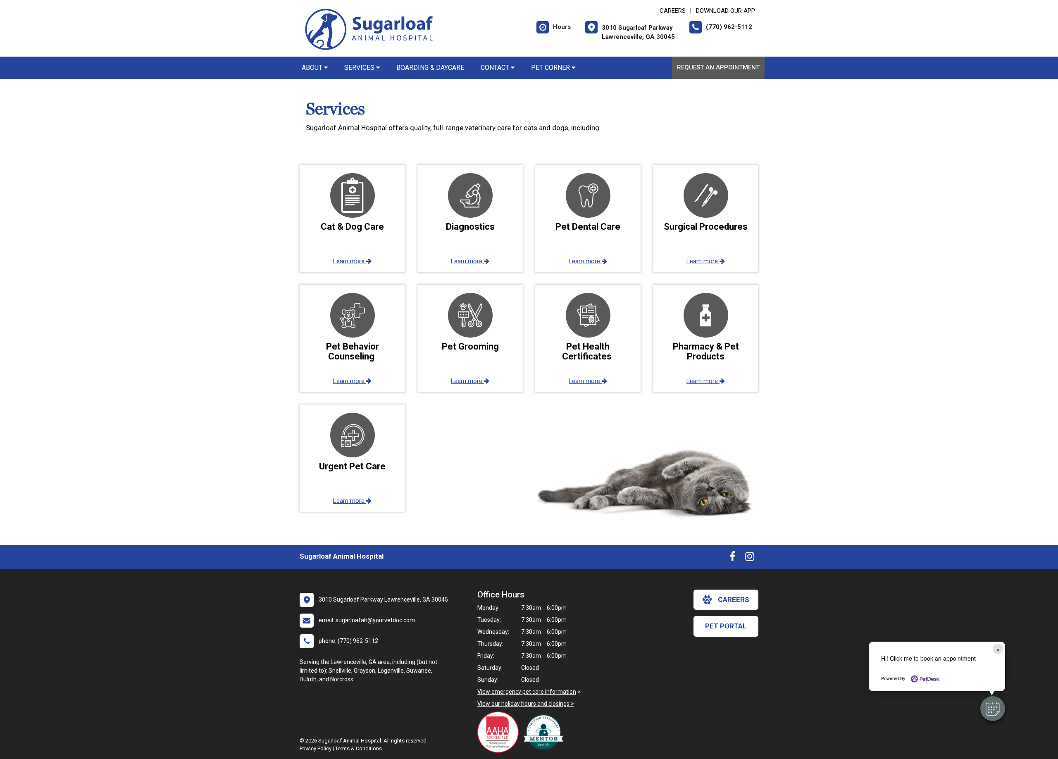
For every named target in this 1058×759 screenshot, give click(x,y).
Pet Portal (726, 626)
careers (733, 599)
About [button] (313, 67)
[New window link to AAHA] (500, 732)
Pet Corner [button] (551, 67)
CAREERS (673, 10)
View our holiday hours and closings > (525, 703)
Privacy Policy (315, 748)
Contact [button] (496, 67)
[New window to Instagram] (749, 558)
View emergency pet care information (526, 691)
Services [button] (360, 67)
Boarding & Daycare (430, 67)
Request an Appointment (718, 67)
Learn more (349, 261)
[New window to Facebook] (732, 558)
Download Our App (725, 10)
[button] (992, 708)
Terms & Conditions (358, 748)
